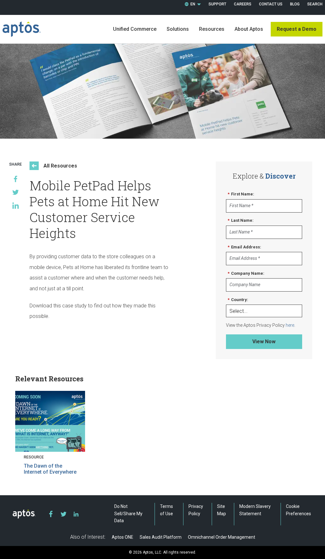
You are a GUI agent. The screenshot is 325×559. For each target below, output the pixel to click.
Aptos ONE (122, 537)
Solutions (178, 29)
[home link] (22, 29)
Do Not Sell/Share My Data (128, 513)
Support (217, 4)
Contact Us (270, 4)
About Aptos (249, 29)
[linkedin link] (76, 514)
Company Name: (246, 273)
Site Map (221, 510)
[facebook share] (15, 179)
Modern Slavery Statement (255, 510)
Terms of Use (166, 510)
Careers (242, 4)
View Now (263, 342)
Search (314, 4)
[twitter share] (15, 192)
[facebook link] (51, 514)
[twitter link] (63, 514)
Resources (211, 29)
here (290, 325)
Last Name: (241, 220)
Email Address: (244, 247)
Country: (238, 299)
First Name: (241, 194)
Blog (295, 4)
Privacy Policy (196, 510)
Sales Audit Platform (161, 537)
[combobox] (193, 4)
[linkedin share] (15, 206)
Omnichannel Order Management (221, 537)
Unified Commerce (134, 29)
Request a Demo (296, 29)
